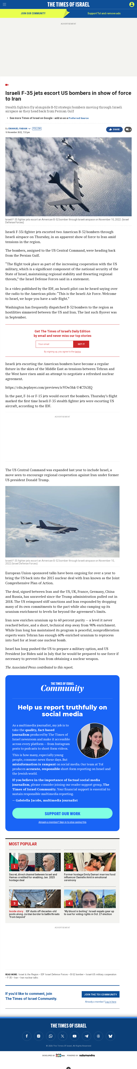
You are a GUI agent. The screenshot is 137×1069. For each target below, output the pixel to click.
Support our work (62, 813)
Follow (37, 128)
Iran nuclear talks (29, 977)
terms (78, 351)
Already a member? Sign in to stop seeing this (62, 822)
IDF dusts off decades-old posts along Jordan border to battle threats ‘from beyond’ (34, 914)
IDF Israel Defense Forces (54, 974)
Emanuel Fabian (17, 128)
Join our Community (33, 13)
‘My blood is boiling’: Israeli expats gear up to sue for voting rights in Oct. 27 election (89, 913)
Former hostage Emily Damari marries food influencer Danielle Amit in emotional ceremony (89, 877)
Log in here (110, 1001)
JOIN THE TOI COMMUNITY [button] (100, 994)
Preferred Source (78, 118)
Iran (16, 977)
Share (116, 129)
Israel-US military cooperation (101, 974)
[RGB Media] (61, 1055)
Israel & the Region (28, 974)
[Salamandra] (87, 1055)
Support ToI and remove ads (104, 13)
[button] (131, 4)
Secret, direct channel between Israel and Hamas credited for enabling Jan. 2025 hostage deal (33, 877)
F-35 (9, 977)
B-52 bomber (76, 974)
